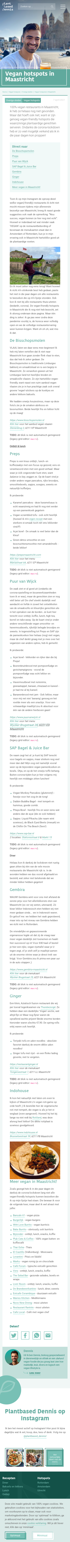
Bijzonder (18, 1234)
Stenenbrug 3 (17, 428)
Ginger (15, 176)
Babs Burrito (19, 1229)
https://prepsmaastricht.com (25, 554)
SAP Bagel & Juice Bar (24, 166)
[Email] (48, 1335)
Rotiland (36, 1117)
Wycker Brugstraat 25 (21, 977)
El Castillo (18, 1252)
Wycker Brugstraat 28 (24, 725)
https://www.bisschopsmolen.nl (27, 420)
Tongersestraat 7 (19, 1072)
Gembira (16, 171)
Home (4, 92)
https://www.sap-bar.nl (22, 833)
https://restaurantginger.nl (24, 1064)
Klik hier (14, 424)
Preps (15, 156)
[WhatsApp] (37, 1335)
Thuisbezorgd (48, 1007)
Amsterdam (43, 1486)
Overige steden (27, 92)
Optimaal (15, 1535)
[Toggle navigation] (62, 6)
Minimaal (42, 1535)
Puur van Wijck (20, 161)
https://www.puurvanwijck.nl (25, 717)
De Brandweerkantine (24, 1288)
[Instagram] (15, 1458)
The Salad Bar (20, 1275)
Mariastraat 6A (18, 562)
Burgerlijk (18, 1220)
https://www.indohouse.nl (23, 1132)
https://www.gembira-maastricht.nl (28, 969)
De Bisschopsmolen (23, 150)
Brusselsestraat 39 (20, 1136)
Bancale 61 (19, 1215)
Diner (5, 1482)
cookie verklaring (36, 1523)
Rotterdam (43, 1482)
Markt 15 (47, 837)
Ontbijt (6, 1494)
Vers (15, 1270)
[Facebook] (25, 1335)
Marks (16, 1261)
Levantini (18, 1256)
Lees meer (35, 1373)
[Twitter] (14, 1335)
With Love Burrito (22, 1224)
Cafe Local (19, 1312)
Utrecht (41, 1490)
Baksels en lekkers (12, 1486)
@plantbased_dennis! (35, 1436)
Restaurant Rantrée (23, 1307)
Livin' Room (19, 1284)
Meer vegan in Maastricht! (26, 187)
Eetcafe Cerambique (24, 1293)
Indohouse (18, 182)
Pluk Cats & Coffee (23, 1238)
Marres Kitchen (21, 1298)
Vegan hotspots (14, 92)
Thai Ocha (18, 1247)
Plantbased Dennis (7, 6)
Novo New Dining (22, 1302)
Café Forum (19, 1266)
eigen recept (36, 519)
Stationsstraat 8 (30, 837)
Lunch (5, 1490)
